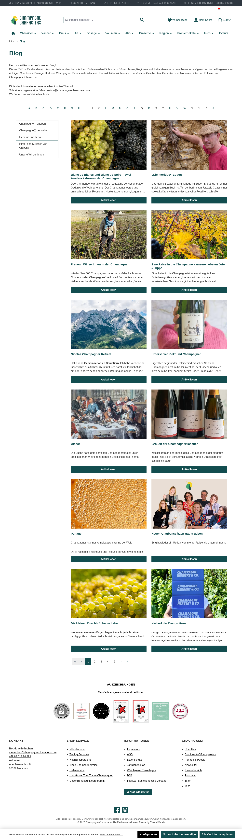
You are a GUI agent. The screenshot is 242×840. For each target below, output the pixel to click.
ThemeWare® (157, 822)
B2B (129, 775)
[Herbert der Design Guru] (189, 593)
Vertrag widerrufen (137, 792)
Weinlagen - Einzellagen (141, 770)
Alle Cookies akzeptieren (217, 834)
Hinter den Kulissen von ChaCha (33, 145)
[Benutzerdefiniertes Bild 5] (160, 711)
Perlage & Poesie (195, 759)
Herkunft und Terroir (30, 137)
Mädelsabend (77, 749)
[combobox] (101, 20)
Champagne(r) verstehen (33, 130)
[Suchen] (142, 20)
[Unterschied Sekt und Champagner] (189, 324)
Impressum (133, 749)
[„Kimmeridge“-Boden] (189, 145)
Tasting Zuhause (79, 754)
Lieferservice (76, 770)
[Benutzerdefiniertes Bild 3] (121, 711)
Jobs (187, 786)
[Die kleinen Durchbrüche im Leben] (109, 593)
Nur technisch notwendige (179, 834)
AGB (130, 754)
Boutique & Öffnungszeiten (200, 754)
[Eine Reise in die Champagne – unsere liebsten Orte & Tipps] (189, 234)
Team (188, 780)
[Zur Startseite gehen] (27, 20)
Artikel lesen (108, 200)
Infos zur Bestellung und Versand (146, 780)
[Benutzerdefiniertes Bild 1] (81, 711)
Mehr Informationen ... (111, 834)
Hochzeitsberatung (80, 759)
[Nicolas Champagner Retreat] (109, 324)
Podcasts (190, 775)
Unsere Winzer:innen (31, 154)
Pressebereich (193, 770)
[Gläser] (109, 414)
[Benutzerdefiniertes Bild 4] (141, 711)
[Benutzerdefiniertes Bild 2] (101, 711)
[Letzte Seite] (127, 661)
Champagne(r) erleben (32, 123)
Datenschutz (134, 759)
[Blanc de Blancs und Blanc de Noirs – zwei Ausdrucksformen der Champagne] (109, 145)
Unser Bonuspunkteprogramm (87, 780)
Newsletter (191, 765)
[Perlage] (109, 504)
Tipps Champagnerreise (83, 765)
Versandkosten (112, 818)
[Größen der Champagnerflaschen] (189, 414)
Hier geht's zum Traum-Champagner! (91, 775)
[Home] (14, 33)
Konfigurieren (148, 834)
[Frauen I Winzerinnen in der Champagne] (109, 234)
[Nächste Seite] (121, 661)
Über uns (190, 749)
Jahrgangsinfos (136, 765)
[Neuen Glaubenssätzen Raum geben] (189, 504)
